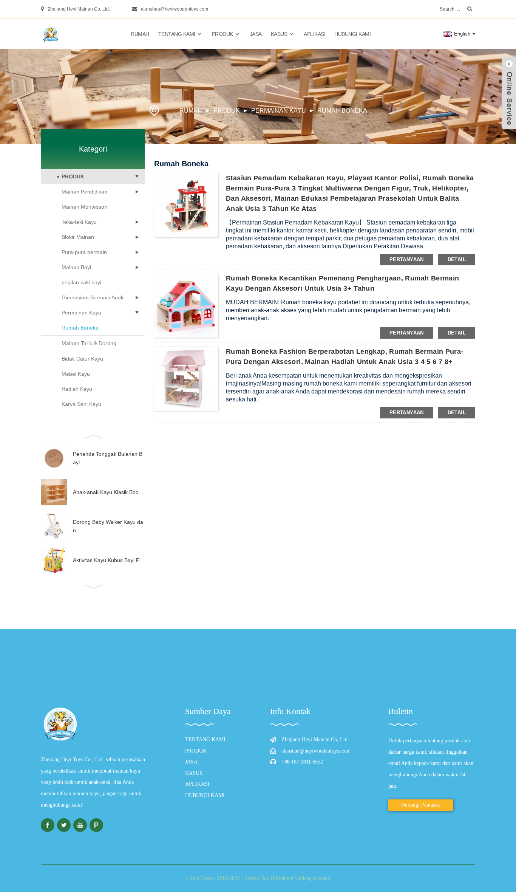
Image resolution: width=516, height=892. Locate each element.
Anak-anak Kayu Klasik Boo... (108, 492)
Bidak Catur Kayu (82, 359)
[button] (93, 436)
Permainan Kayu (278, 110)
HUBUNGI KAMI (352, 34)
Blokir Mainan (78, 237)
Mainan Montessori (84, 207)
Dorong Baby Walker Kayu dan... (108, 526)
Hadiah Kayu (77, 389)
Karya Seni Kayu (81, 404)
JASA (256, 34)
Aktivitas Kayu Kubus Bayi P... (108, 560)
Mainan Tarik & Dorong (89, 343)
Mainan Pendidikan (84, 192)
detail (457, 259)
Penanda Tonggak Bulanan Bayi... (107, 458)
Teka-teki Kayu (79, 222)
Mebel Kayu (76, 374)
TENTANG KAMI (176, 34)
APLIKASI (314, 34)
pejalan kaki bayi (81, 282)
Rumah (140, 34)
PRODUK (222, 34)
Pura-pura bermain (84, 252)
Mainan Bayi (76, 267)
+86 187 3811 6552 (302, 762)
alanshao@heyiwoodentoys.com (174, 9)
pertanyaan (406, 259)
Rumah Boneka (342, 110)
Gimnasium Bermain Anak (93, 297)
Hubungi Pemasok (420, 805)
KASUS (279, 34)
